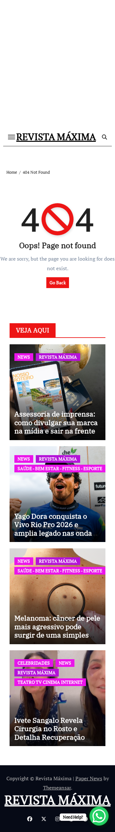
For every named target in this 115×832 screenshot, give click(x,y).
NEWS (24, 357)
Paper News (88, 778)
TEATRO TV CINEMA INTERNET (50, 682)
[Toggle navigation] (11, 137)
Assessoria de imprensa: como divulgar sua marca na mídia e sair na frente (56, 422)
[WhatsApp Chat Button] (99, 816)
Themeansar (57, 787)
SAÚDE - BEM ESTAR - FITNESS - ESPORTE (60, 468)
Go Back (58, 282)
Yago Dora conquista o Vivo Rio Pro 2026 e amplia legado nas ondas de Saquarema (55, 528)
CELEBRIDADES (34, 663)
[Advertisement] (57, 67)
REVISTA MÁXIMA (56, 136)
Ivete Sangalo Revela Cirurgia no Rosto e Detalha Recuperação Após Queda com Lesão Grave (52, 737)
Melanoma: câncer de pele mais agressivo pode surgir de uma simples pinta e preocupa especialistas (57, 634)
